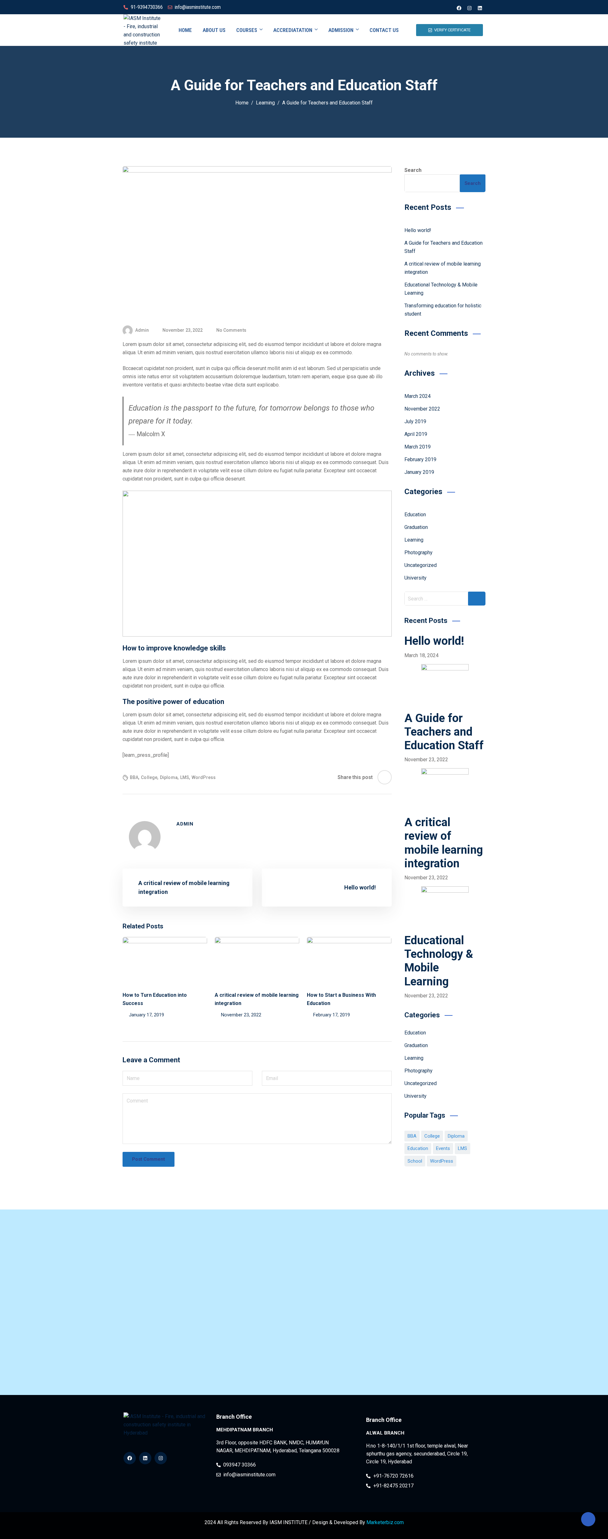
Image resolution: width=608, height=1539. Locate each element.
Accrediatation (292, 30)
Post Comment (148, 1159)
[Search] (476, 599)
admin (142, 330)
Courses (246, 30)
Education (415, 515)
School (415, 1161)
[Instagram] (469, 8)
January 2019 (419, 472)
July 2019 (415, 421)
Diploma (169, 777)
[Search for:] (445, 599)
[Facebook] (459, 8)
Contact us (384, 30)
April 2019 (415, 434)
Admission (340, 30)
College (149, 777)
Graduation (416, 527)
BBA (134, 777)
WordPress (204, 777)
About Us (214, 30)
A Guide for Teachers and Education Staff (444, 732)
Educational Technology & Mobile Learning (438, 961)
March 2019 (417, 447)
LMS (184, 777)
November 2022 (422, 409)
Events (443, 1148)
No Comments (231, 330)
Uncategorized (420, 565)
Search (412, 170)
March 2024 (417, 396)
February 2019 (420, 459)
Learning (413, 540)
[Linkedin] (479, 8)
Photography (418, 553)
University (415, 578)
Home (185, 30)
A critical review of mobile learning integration (443, 843)
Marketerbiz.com (385, 1522)
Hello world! (417, 230)
